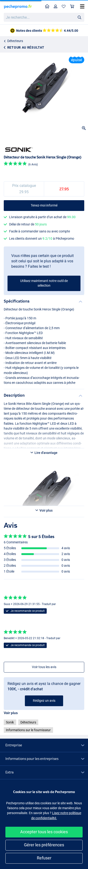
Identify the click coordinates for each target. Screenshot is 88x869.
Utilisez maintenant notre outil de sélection (44, 283)
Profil (56, 6)
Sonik (10, 722)
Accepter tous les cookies (44, 831)
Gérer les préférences (44, 844)
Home (47, 6)
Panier (72, 6)
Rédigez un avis (44, 700)
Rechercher (79, 17)
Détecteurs (15, 41)
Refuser (44, 857)
